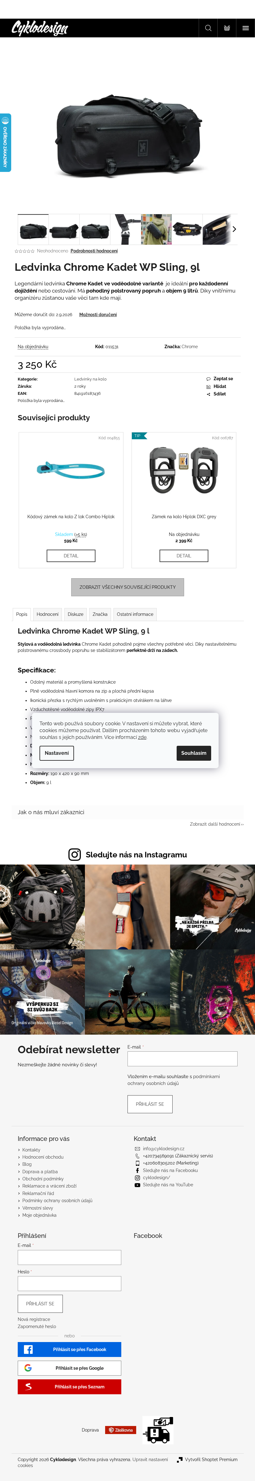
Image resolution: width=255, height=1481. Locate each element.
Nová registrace (34, 1319)
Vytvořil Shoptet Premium (211, 1459)
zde (142, 737)
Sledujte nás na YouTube (168, 1184)
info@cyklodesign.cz (163, 1148)
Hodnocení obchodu (42, 1157)
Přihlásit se (150, 1104)
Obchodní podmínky (43, 1178)
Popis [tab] (21, 614)
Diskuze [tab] (75, 614)
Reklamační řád (38, 1193)
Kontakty (31, 1149)
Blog (27, 1164)
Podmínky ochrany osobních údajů (57, 1200)
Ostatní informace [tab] (135, 614)
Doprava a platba (40, 1171)
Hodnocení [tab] (47, 614)
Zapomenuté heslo (37, 1326)
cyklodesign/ (156, 1177)
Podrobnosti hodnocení (94, 250)
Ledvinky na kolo (90, 379)
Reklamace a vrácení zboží (49, 1185)
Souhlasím (193, 753)
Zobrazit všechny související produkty (128, 587)
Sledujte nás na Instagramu (136, 854)
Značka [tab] (100, 614)
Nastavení (57, 753)
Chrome (190, 346)
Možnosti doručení (98, 314)
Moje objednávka (39, 1215)
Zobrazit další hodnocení (215, 824)
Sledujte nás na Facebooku (170, 1170)
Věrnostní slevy (37, 1208)
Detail (71, 555)
